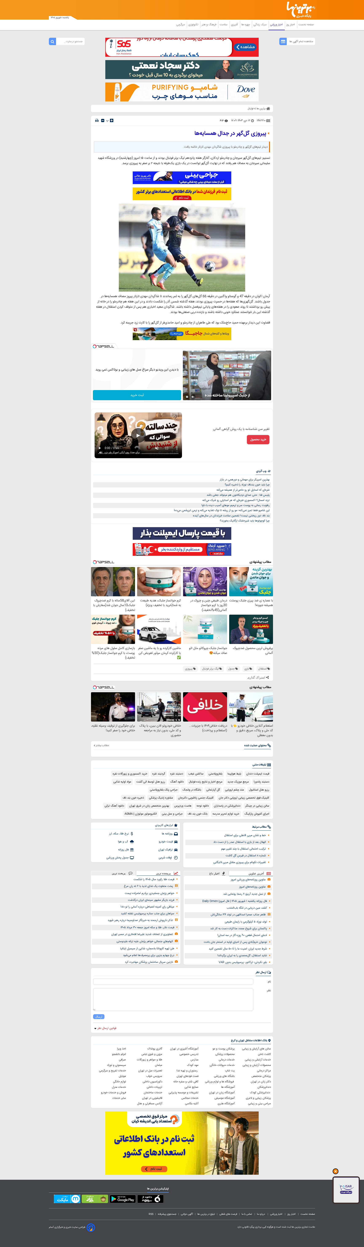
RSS (151, 1214)
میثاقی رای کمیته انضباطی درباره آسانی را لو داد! (147, 907)
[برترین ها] (299, 10)
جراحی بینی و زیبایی (259, 1103)
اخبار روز (291, 24)
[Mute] (192, 396)
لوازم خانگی (119, 1081)
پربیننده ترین (163, 873)
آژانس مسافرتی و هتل (149, 1103)
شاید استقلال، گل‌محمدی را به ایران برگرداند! (242, 955)
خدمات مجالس (189, 1098)
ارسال (98, 1016)
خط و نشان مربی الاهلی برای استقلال (245, 835)
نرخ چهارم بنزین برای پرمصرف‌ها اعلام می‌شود (148, 955)
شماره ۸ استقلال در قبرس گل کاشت (246, 856)
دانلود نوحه (203, 806)
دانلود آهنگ (177, 782)
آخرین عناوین (256, 873)
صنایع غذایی (191, 1087)
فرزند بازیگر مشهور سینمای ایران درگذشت (151, 900)
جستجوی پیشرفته (167, 1214)
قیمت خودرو (166, 841)
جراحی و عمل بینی (172, 814)
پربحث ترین (119, 873)
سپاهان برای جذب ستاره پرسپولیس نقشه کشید (147, 913)
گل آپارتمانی (213, 790)
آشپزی (235, 24)
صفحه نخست (306, 24)
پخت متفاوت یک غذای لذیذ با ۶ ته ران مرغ (148, 886)
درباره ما (261, 1214)
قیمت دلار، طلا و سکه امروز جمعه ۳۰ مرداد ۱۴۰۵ (147, 927)
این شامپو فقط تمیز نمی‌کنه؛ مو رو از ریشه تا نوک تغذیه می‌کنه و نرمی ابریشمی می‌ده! (222, 510)
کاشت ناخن (264, 1054)
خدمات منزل (119, 1087)
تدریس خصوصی (188, 1054)
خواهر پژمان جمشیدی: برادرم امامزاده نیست (149, 893)
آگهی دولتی (187, 1214)
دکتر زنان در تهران (261, 1081)
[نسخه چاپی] (97, 120)
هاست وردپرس (182, 806)
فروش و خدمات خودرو (113, 1092)
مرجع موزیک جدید (238, 782)
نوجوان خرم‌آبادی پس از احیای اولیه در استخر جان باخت (235, 942)
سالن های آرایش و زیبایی (256, 1048)
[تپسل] (94, 346)
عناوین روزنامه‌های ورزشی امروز (248, 880)
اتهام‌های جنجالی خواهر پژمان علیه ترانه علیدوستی (144, 941)
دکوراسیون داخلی (152, 1081)
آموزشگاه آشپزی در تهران (184, 1048)
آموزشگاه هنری (226, 1103)
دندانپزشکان (264, 1087)
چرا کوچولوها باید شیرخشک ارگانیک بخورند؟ (245, 521)
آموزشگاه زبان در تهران (222, 1092)
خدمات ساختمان (153, 1092)
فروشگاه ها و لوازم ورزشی (220, 1081)
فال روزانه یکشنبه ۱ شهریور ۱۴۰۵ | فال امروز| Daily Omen (234, 901)
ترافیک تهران (165, 849)
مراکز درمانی (264, 1070)
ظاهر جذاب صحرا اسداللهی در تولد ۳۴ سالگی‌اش (238, 915)
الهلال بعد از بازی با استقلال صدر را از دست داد (239, 842)
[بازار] (95, 1200)
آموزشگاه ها (228, 1087)
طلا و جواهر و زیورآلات (149, 1059)
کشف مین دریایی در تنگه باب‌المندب (247, 908)
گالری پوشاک (154, 1048)
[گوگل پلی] (123, 1200)
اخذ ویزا (121, 1048)
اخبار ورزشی (277, 24)
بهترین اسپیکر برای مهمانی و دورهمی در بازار (245, 480)
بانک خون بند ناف (197, 814)
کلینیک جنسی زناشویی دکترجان (196, 798)
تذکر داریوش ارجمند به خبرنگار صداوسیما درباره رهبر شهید (140, 920)
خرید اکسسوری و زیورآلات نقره (130, 774)
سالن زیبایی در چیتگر (257, 806)
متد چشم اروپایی (234, 790)
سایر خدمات (119, 1098)
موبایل (122, 1076)
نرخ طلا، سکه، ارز (119, 833)
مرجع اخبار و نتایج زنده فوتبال (205, 782)
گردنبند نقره (158, 774)
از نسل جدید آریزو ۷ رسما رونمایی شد (244, 894)
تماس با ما (247, 1214)
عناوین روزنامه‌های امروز (252, 887)
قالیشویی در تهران (152, 1098)
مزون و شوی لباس (151, 1054)
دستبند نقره (176, 774)
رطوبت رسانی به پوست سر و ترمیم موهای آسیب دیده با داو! (236, 505)
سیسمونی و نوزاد (116, 1065)
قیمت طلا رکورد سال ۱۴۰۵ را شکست (154, 879)
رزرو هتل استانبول (259, 790)
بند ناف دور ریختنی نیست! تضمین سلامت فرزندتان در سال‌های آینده (231, 516)
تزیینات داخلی (154, 1087)
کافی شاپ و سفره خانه (185, 1081)
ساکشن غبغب (195, 774)
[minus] (103, 120)
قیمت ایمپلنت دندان (257, 774)
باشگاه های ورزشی (224, 1076)
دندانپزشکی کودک (260, 1092)
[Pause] (187, 396)
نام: (269, 981)
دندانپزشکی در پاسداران (227, 806)
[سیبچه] (150, 1200)
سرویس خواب (154, 1076)
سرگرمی (181, 24)
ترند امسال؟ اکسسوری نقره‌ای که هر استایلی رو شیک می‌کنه (236, 500)
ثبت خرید (137, 395)
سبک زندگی (260, 24)
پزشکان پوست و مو (224, 1048)
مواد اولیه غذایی (122, 782)
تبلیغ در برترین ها (206, 1214)
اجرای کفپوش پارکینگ (256, 814)
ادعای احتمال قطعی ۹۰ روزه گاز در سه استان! (242, 935)
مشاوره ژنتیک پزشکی (161, 798)
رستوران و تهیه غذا (187, 1070)
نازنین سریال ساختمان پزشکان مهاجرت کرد (149, 962)
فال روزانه (123, 849)
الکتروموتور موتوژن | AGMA (140, 814)
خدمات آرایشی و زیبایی (258, 1059)
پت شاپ (230, 1070)
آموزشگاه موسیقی (224, 1098)
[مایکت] (67, 1200)
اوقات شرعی (166, 857)
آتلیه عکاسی (191, 1103)
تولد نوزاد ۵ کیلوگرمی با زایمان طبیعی (246, 922)
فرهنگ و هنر (209, 24)
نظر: (268, 990)
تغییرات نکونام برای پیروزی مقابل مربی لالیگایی (239, 862)
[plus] (112, 120)
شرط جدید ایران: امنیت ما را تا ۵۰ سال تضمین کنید (238, 949)
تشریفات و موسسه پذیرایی (183, 1092)
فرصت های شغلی (228, 1214)
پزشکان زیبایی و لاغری (258, 1098)
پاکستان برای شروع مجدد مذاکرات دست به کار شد (238, 928)
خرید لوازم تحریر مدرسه (226, 814)
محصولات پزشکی (225, 1054)
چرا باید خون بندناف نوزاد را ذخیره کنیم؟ (247, 485)
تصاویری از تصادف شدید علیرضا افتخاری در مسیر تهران (142, 934)
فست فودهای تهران (187, 1076)
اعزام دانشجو (119, 1054)
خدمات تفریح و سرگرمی (112, 1070)
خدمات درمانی (227, 1059)
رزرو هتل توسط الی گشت (150, 782)
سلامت (224, 24)
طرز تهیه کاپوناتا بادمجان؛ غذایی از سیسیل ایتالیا (147, 948)
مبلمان (158, 1065)
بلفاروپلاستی (215, 774)
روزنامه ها (167, 833)
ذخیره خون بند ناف (133, 798)
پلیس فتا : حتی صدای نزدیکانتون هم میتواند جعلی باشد (238, 495)
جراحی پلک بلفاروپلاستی (164, 790)
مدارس (194, 1059)
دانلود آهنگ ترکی (114, 806)
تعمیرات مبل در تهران (150, 1070)
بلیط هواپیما (234, 774)
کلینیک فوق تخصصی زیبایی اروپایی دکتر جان (244, 798)
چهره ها (246, 24)
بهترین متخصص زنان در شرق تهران (149, 806)
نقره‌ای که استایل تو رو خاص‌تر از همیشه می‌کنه (243, 490)
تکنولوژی (193, 24)
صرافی (122, 1059)
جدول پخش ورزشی (117, 857)
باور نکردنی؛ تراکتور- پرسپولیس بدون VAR (243, 962)
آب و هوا (123, 841)
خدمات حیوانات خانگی (222, 1065)
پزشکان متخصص (261, 1076)
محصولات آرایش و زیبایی (256, 1065)
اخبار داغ (214, 873)
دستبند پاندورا (261, 782)
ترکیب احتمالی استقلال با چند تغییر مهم (243, 849)
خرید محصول (258, 439)
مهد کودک (192, 1065)
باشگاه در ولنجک (192, 790)
